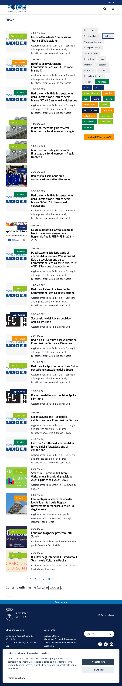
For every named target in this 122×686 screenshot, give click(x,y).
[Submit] (110, 633)
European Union (51, 635)
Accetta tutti (98, 662)
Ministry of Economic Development (60, 639)
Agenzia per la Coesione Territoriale (60, 642)
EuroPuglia (49, 645)
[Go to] (16, 9)
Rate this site (61, 602)
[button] (109, 2)
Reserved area (107, 615)
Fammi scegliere (16, 678)
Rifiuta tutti (98, 669)
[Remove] (58, 588)
